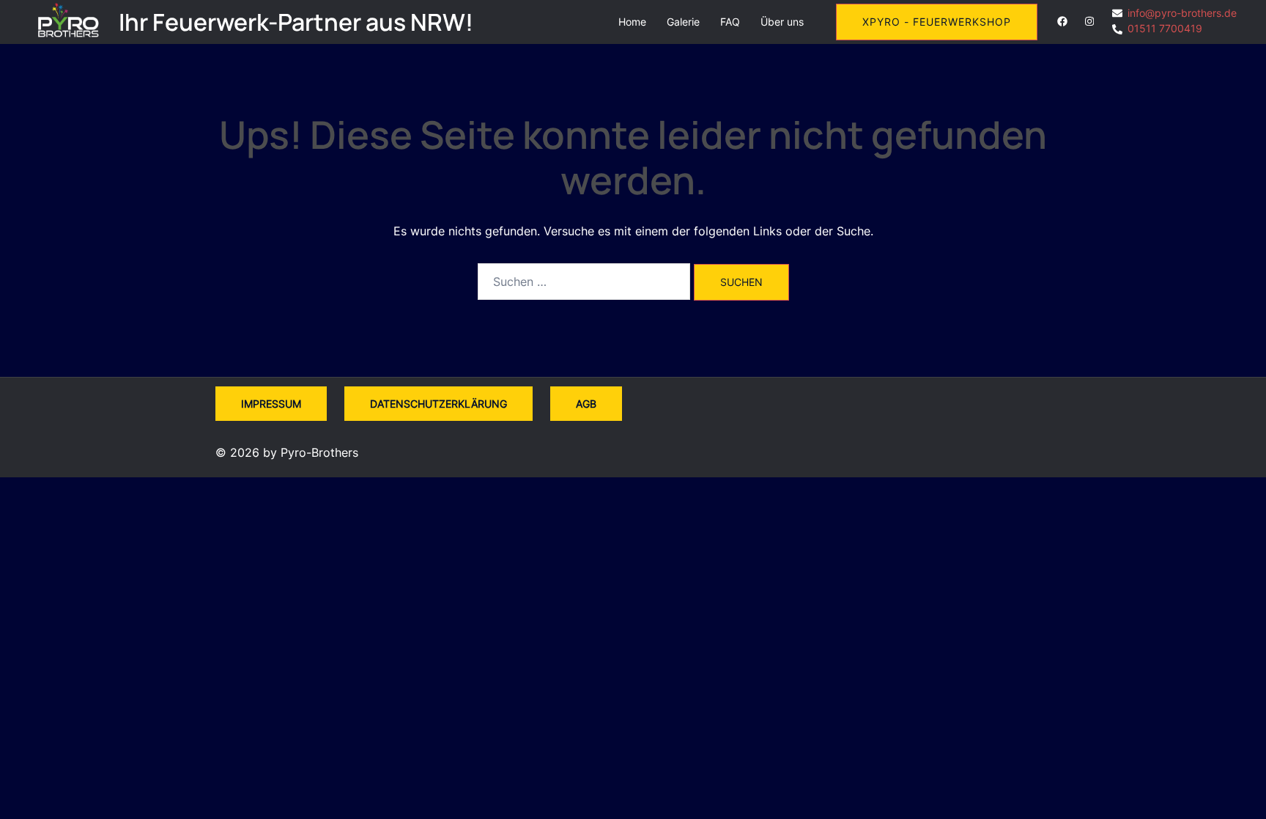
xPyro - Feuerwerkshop (936, 21)
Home (632, 21)
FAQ (730, 21)
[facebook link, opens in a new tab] (1061, 21)
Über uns (782, 21)
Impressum (271, 403)
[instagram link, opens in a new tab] (1088, 21)
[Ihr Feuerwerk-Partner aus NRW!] (68, 22)
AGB (586, 403)
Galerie (683, 21)
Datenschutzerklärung (438, 403)
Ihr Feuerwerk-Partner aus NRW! (296, 22)
